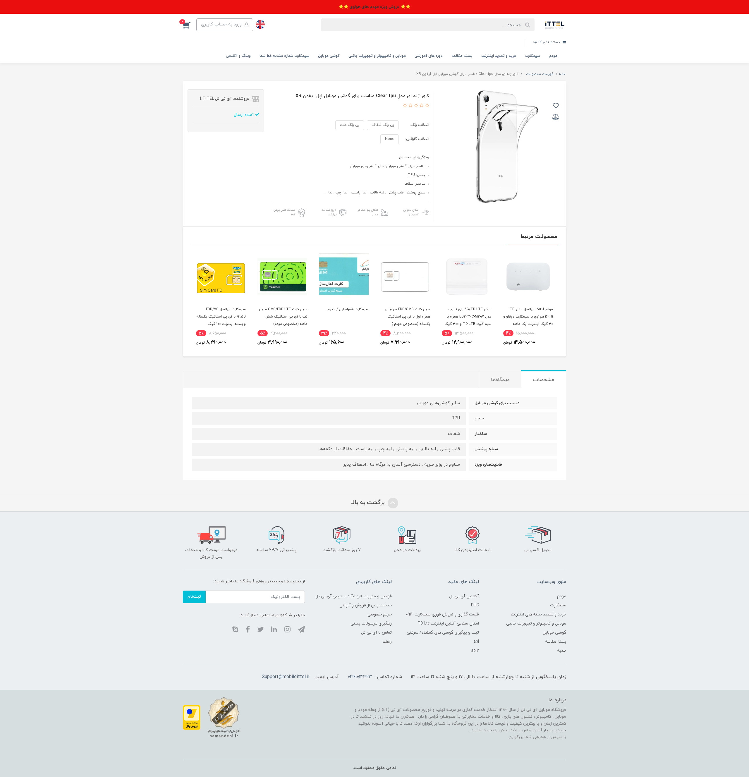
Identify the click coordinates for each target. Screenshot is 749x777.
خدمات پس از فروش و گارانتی (365, 605)
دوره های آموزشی (429, 56)
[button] (189, 24)
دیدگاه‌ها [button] (500, 379)
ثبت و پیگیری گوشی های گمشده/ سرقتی (443, 632)
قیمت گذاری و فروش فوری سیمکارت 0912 (442, 614)
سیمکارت (532, 56)
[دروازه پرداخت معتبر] (191, 717)
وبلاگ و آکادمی (238, 56)
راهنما (387, 641)
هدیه (561, 650)
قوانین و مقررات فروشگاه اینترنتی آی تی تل (353, 596)
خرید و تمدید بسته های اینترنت (538, 614)
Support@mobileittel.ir (285, 677)
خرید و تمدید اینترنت (498, 56)
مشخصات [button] (543, 379)
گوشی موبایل (329, 56)
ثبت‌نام (194, 597)
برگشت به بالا (368, 502)
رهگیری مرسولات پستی (371, 623)
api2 (475, 650)
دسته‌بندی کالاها (547, 42)
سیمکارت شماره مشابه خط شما (284, 56)
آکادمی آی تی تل (464, 596)
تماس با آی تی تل (376, 632)
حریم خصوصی (379, 614)
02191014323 (360, 677)
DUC (475, 605)
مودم (553, 56)
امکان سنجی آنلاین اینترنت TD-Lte (448, 623)
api (476, 641)
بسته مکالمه (462, 56)
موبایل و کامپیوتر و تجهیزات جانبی (377, 56)
